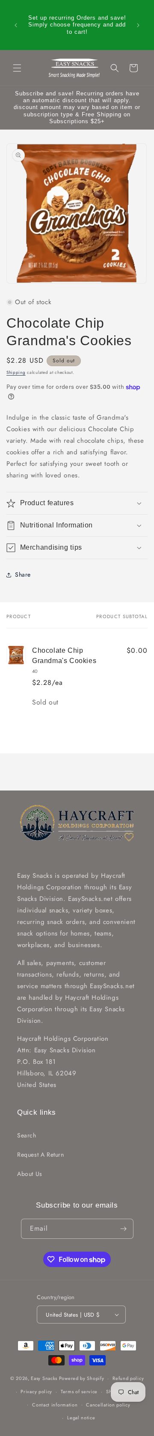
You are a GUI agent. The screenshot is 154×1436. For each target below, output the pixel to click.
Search (26, 1135)
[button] (17, 68)
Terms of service (79, 1391)
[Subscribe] (123, 1229)
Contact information (54, 1404)
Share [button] (23, 574)
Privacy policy (36, 1391)
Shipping (16, 372)
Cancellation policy (108, 1404)
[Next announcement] (138, 25)
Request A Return (40, 1154)
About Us (29, 1174)
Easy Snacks (44, 1378)
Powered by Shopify (81, 1378)
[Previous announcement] (15, 25)
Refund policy (128, 1378)
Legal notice (81, 1417)
